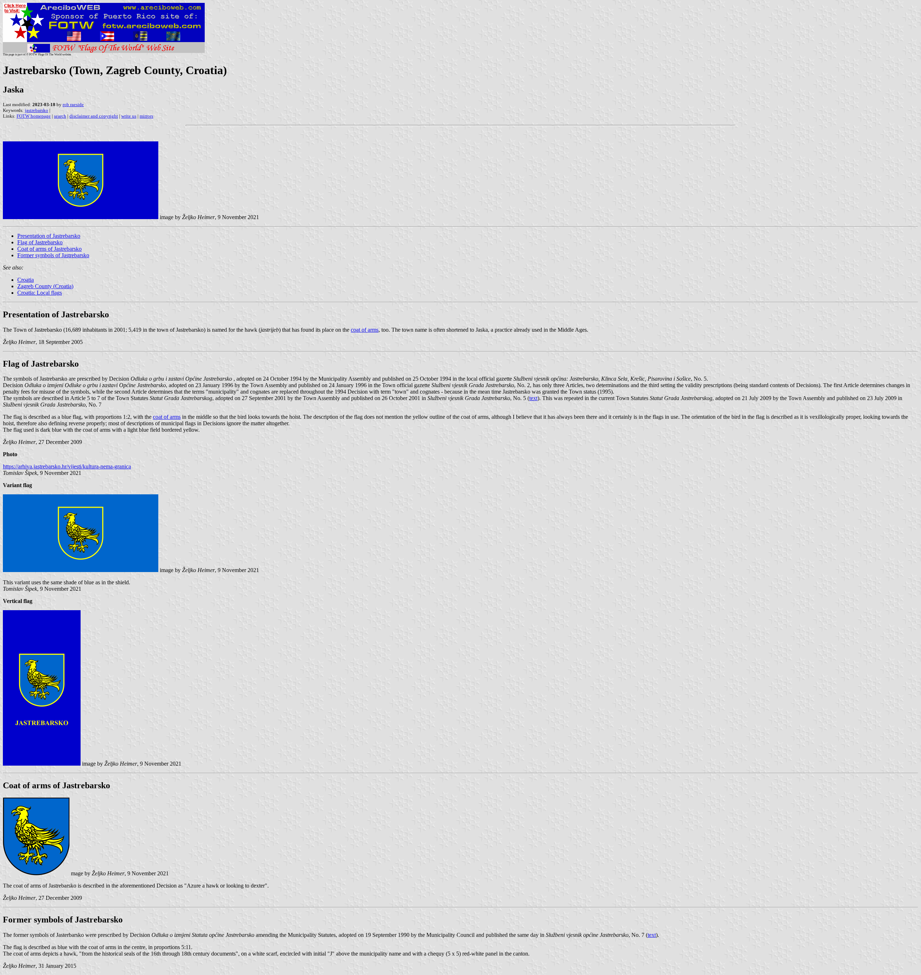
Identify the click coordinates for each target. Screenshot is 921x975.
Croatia (25, 280)
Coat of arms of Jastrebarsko (49, 249)
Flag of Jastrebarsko (40, 242)
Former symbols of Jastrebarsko (53, 255)
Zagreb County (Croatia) (45, 286)
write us (128, 116)
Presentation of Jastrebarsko (48, 236)
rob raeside (73, 104)
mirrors (146, 116)
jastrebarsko (36, 110)
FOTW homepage (34, 116)
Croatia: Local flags (39, 293)
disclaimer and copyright (93, 116)
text (533, 398)
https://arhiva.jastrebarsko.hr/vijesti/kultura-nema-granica (67, 466)
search (60, 116)
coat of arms (364, 330)
